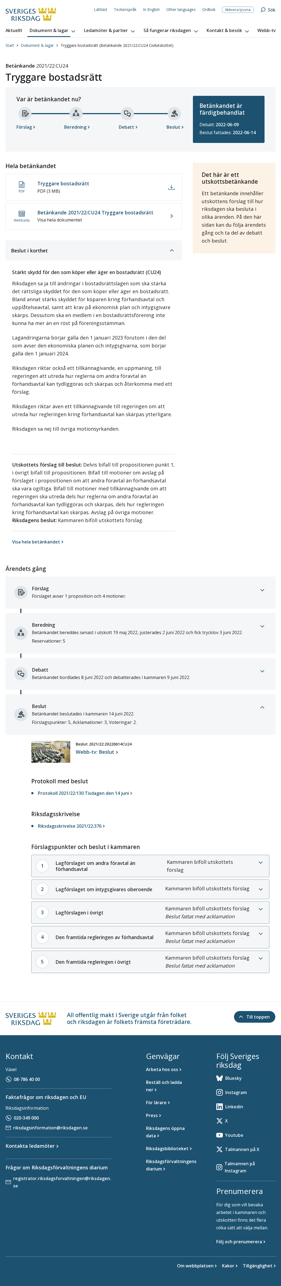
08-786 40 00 (27, 1079)
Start (9, 45)
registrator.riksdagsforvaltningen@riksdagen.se (62, 1182)
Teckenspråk (125, 9)
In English (151, 9)
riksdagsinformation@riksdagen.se (50, 1128)
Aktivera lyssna (238, 9)
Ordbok (208, 9)
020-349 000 (26, 1118)
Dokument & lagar (37, 45)
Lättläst (100, 9)
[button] (53, 30)
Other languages (181, 9)
